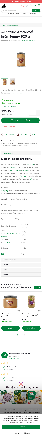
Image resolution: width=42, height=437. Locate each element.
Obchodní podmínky (19, 410)
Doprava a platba (33, 410)
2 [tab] (19, 334)
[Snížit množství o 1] (38, 114)
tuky (21, 167)
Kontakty (8, 410)
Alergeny (4, 191)
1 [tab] (17, 334)
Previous (35, 287)
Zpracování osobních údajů (31, 413)
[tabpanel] (10, 312)
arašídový (30, 164)
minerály (18, 170)
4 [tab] (22, 334)
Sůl (2, 254)
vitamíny (11, 170)
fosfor (26, 176)
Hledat (36, 11)
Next (39, 287)
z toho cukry (6, 242)
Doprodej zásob (13, 14)
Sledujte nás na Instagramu (21, 387)
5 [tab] (24, 334)
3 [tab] (21, 334)
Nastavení (17, 433)
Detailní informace (16, 93)
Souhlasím (22, 427)
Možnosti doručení (10, 106)
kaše (31, 179)
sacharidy (25, 170)
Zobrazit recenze (14, 359)
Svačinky (33, 14)
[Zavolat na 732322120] (27, 6)
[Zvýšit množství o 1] (38, 111)
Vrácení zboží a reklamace (12, 413)
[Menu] (39, 5)
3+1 (24, 14)
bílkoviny (11, 167)
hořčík (20, 176)
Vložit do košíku (22, 120)
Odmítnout (27, 433)
